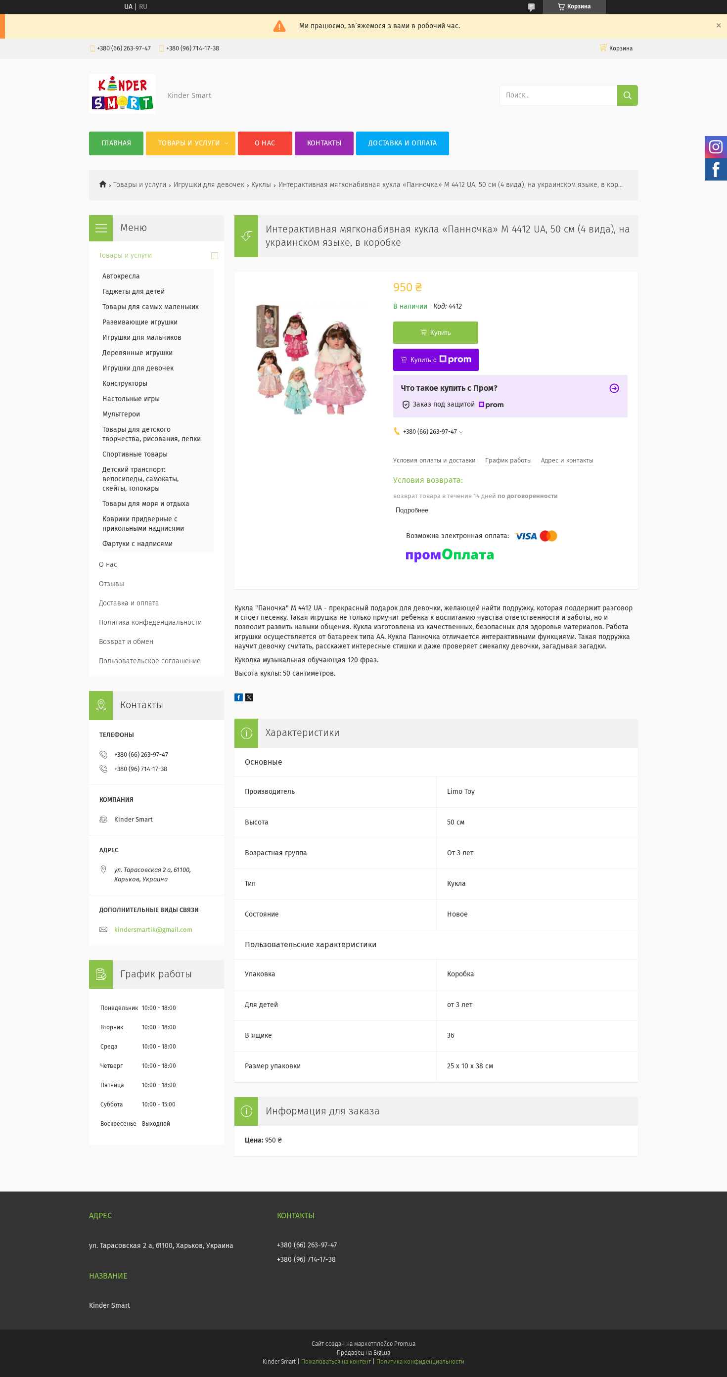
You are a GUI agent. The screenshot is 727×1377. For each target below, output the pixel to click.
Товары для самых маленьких (150, 307)
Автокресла (121, 276)
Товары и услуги (189, 143)
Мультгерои (121, 414)
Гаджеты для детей (133, 291)
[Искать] (627, 95)
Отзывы (111, 584)
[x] (249, 699)
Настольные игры (131, 399)
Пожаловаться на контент (336, 1362)
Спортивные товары (135, 454)
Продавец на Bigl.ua (363, 1353)
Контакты (324, 143)
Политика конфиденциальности (420, 1362)
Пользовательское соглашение (150, 661)
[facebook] (238, 699)
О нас (265, 143)
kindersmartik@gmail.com (153, 930)
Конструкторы (124, 383)
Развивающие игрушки (140, 322)
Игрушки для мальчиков (142, 337)
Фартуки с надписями (137, 544)
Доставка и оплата (402, 143)
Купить (440, 332)
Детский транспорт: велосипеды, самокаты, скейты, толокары (140, 479)
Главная (116, 143)
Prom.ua (404, 1344)
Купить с (423, 360)
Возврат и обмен (126, 642)
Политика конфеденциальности (150, 622)
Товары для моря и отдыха (145, 504)
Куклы (261, 185)
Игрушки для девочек (209, 185)
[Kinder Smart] (122, 111)
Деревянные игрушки (137, 353)
